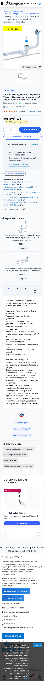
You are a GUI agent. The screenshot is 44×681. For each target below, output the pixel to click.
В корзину (31, 129)
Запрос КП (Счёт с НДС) (22, 137)
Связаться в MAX (14, 598)
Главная (7, 11)
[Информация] (3, 3)
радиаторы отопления (25, 583)
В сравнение (30, 67)
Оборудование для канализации (18, 466)
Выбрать (22, 248)
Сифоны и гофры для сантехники (18, 449)
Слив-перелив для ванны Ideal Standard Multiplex (21, 517)
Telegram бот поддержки (16, 591)
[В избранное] (39, 67)
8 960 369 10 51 (9, 624)
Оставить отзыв (34, 111)
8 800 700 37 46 (9, 620)
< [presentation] (5, 533)
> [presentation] (38, 533)
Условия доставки (17, 164)
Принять (37, 645)
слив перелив (10, 460)
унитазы (11, 583)
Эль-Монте (33, 144)
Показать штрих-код (15, 173)
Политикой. (24, 678)
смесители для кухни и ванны (14, 580)
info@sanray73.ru (10, 616)
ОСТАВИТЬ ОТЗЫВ (13, 636)
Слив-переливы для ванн (15, 454)
